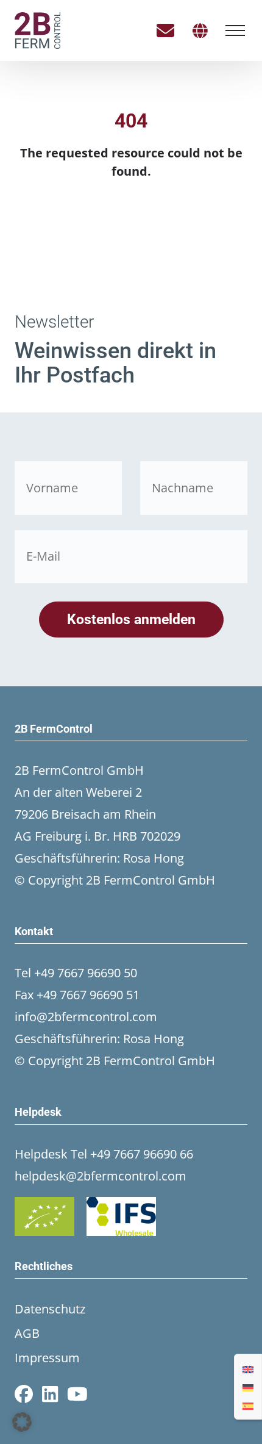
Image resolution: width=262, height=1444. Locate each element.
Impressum (47, 1357)
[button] (22, 1422)
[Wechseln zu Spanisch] (248, 1405)
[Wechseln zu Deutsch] (248, 1387)
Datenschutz (50, 1309)
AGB (27, 1333)
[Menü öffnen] (235, 30)
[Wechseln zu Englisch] (248, 1368)
